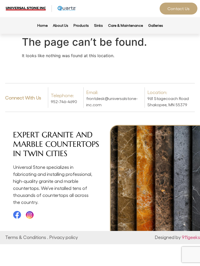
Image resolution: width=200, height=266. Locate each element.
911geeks (191, 237)
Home (42, 25)
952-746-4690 (64, 101)
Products (81, 25)
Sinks (98, 25)
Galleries (155, 25)
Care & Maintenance (125, 25)
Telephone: (62, 95)
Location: (157, 92)
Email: (92, 92)
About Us (60, 25)
